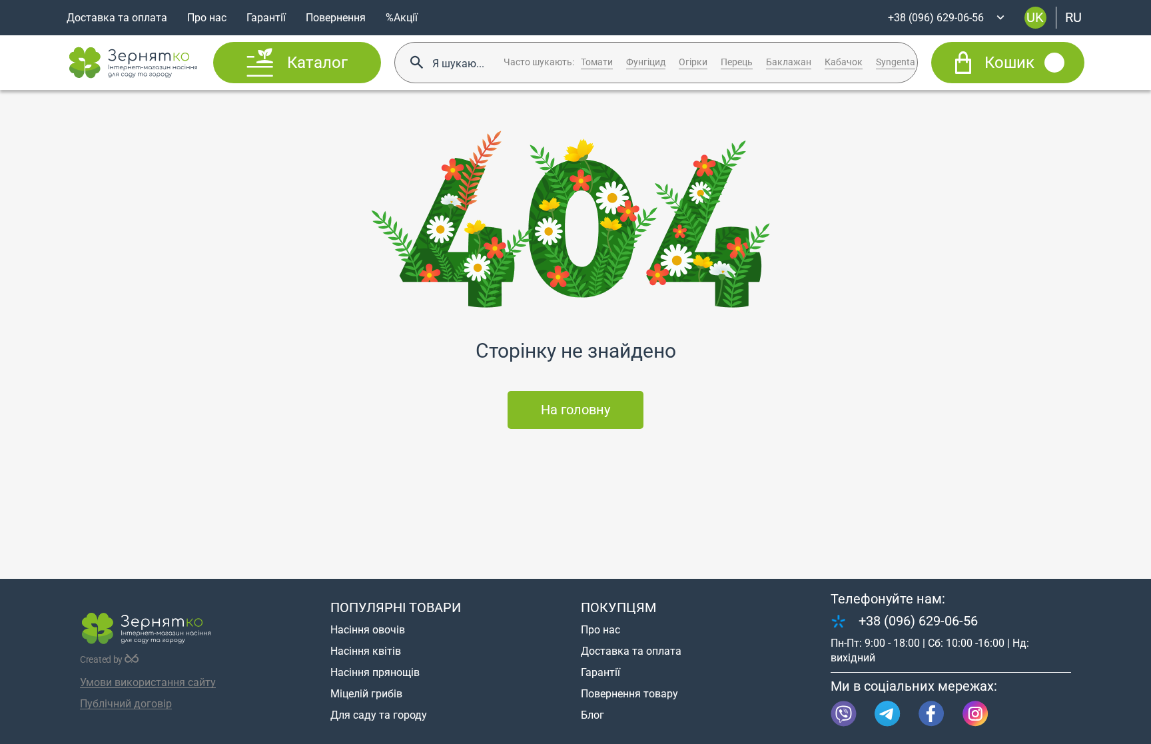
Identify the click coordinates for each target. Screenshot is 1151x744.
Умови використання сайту (148, 682)
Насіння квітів (365, 651)
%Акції (402, 17)
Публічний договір (126, 703)
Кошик (1009, 62)
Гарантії (266, 17)
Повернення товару (629, 693)
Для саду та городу (378, 715)
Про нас (206, 17)
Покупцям (618, 607)
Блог (592, 715)
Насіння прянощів (375, 672)
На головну (575, 410)
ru (1073, 17)
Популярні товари (395, 607)
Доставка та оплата (117, 17)
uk (1035, 17)
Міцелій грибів (366, 693)
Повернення (336, 17)
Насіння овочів (367, 629)
